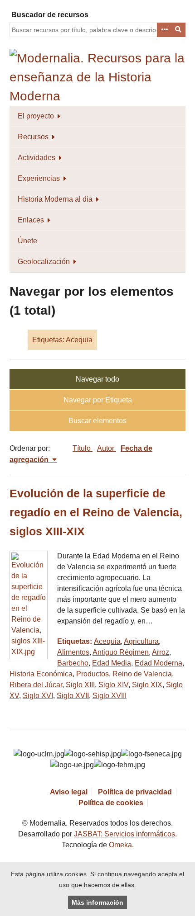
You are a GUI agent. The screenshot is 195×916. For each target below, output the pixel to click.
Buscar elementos (97, 421)
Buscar (178, 30)
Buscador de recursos (49, 15)
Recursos (33, 137)
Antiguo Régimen (121, 652)
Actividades (36, 157)
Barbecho (72, 663)
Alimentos (73, 652)
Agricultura (141, 641)
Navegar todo (97, 379)
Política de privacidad (135, 792)
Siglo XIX (147, 685)
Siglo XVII (73, 695)
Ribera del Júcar (36, 685)
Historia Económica (41, 674)
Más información (97, 902)
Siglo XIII (80, 685)
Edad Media (111, 663)
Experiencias (39, 178)
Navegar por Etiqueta (97, 400)
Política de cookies (110, 803)
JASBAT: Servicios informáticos (124, 834)
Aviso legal (69, 792)
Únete (27, 241)
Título (83, 448)
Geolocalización (44, 261)
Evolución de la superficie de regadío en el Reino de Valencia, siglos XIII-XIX (96, 512)
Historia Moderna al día (55, 199)
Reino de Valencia (142, 674)
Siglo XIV (113, 685)
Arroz (160, 652)
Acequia (107, 641)
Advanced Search (164, 30)
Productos (92, 674)
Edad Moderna (158, 663)
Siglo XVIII (110, 695)
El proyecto (36, 116)
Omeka (120, 845)
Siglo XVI (38, 695)
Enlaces (31, 220)
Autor (106, 448)
